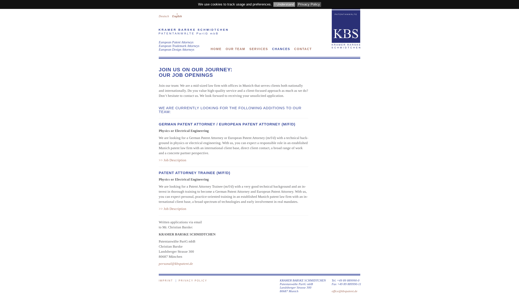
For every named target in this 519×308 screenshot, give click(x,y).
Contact (303, 49)
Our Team (235, 49)
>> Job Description (172, 160)
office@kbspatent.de (344, 291)
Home (216, 49)
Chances (281, 49)
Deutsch (164, 16)
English (177, 16)
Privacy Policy (309, 4)
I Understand (284, 4)
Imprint (166, 280)
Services (258, 49)
